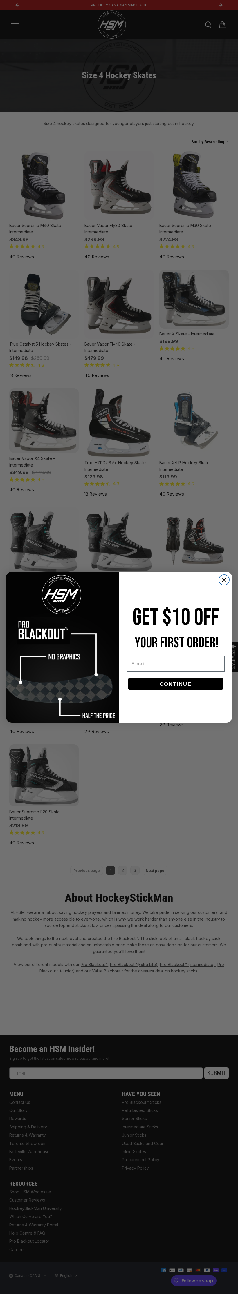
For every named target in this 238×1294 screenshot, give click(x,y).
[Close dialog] (224, 580)
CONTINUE (176, 684)
